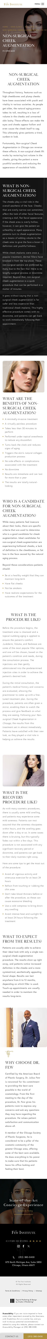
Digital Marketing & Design (26, 1301)
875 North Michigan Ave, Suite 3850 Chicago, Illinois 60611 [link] (23, 1263)
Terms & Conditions (12, 1291)
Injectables (31, 27)
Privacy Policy (28, 1291)
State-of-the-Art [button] (23, 1202)
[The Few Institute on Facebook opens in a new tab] (23, 1246)
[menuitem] (18, 1246)
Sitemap (39, 1291)
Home (5, 27)
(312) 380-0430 (30, 1327)
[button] (42, 4)
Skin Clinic (16, 27)
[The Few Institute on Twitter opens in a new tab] (28, 1246)
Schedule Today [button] (25, 1211)
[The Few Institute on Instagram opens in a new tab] (18, 1246)
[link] (23, 1241)
